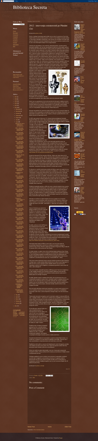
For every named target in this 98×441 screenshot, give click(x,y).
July (17, 119)
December (18, 109)
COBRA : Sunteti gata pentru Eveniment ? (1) (83, 190)
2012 (34, 377)
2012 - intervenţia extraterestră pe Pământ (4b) (19, 236)
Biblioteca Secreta (30, 7)
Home (50, 427)
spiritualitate (21, 313)
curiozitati (22, 315)
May (17, 294)
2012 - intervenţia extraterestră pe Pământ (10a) (19, 147)
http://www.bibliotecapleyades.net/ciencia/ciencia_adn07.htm (44, 240)
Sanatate (15, 42)
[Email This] (46, 375)
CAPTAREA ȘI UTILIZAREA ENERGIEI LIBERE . (18, 286)
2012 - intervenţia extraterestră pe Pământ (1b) (19, 276)
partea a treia (38, 33)
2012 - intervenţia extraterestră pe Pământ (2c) (19, 258)
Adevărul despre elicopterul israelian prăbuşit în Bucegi (83, 47)
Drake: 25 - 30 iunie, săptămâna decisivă (19, 156)
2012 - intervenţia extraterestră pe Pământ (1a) (19, 281)
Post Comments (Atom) (39, 429)
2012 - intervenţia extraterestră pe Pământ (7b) (19, 190)
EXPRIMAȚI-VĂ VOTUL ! (19, 173)
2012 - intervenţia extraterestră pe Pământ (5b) (19, 223)
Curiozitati (15, 38)
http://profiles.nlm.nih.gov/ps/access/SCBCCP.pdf (41, 152)
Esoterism (15, 40)
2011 (16, 306)
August (17, 117)
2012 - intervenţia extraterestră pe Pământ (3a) (19, 254)
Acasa (14, 31)
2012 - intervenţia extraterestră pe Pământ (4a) (19, 241)
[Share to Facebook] (51, 375)
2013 (16, 105)
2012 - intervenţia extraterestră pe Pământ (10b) (19, 142)
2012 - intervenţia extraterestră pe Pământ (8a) (19, 181)
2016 (16, 99)
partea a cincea (40, 365)
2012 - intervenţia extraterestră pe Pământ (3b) (19, 249)
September (18, 115)
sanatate (15, 313)
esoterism (15, 315)
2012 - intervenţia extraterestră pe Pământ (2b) (19, 263)
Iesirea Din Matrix (17, 84)
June (17, 121)
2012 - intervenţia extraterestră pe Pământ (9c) (19, 151)
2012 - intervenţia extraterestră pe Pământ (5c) (19, 218)
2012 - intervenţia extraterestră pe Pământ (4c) (19, 232)
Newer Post (31, 427)
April (17, 297)
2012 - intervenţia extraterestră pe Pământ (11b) (19, 129)
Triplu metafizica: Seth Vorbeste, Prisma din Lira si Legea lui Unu (18, 76)
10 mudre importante (83, 62)
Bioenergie (15, 33)
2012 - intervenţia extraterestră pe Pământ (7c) (19, 186)
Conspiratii (15, 37)
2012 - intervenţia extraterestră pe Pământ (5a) (19, 227)
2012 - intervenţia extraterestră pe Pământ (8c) (19, 169)
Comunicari (15, 35)
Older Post (68, 427)
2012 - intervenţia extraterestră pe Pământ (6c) (19, 205)
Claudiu (36, 375)
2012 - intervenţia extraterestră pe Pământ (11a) (19, 133)
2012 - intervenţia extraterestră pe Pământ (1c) (19, 272)
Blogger (60, 438)
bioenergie (15, 316)
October (18, 113)
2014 (16, 103)
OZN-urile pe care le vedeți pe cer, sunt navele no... (19, 125)
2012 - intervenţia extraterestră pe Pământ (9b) (19, 160)
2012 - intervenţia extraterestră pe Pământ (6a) (19, 214)
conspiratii (17, 310)
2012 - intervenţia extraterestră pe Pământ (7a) (19, 195)
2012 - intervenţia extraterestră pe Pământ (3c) (19, 245)
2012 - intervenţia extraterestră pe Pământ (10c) (19, 138)
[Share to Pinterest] (52, 375)
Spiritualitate (16, 44)
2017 (16, 96)
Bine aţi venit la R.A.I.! (18, 90)
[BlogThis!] (48, 375)
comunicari (21, 312)
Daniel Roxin (16, 86)
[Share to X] (49, 375)
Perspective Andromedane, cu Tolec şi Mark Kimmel (19, 200)
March (17, 299)
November (18, 111)
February (18, 301)
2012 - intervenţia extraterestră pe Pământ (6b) (19, 209)
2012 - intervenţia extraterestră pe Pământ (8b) (19, 177)
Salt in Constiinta (17, 88)
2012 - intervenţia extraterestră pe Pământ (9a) (19, 165)
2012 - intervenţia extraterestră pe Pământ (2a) (19, 267)
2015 (16, 101)
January (18, 303)
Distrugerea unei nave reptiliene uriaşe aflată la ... (19, 291)
